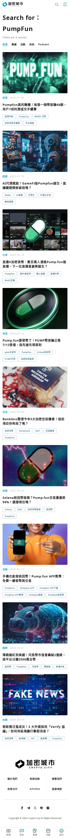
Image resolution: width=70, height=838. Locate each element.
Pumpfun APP (27, 588)
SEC (33, 738)
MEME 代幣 (40, 116)
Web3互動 (10, 280)
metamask (24, 430)
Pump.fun (24, 116)
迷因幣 (49, 509)
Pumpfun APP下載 (49, 588)
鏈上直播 (40, 273)
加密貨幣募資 (27, 359)
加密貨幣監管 (34, 509)
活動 (23, 44)
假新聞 (43, 738)
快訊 (32, 44)
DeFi (38, 430)
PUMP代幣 (10, 359)
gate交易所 (10, 352)
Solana (8, 509)
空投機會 (50, 430)
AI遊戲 (19, 195)
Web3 (8, 195)
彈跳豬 (47, 666)
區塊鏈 (22, 738)
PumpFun (10, 273)
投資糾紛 (9, 116)
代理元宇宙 (45, 195)
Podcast (43, 44)
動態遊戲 (9, 201)
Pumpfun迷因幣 (56, 594)
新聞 (5, 44)
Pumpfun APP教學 (14, 594)
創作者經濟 (25, 273)
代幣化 (31, 195)
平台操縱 (29, 123)
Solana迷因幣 (43, 352)
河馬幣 (35, 666)
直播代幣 (54, 273)
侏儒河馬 (60, 666)
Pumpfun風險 (35, 594)
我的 (61, 834)
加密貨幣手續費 (12, 123)
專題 (14, 44)
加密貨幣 (9, 430)
